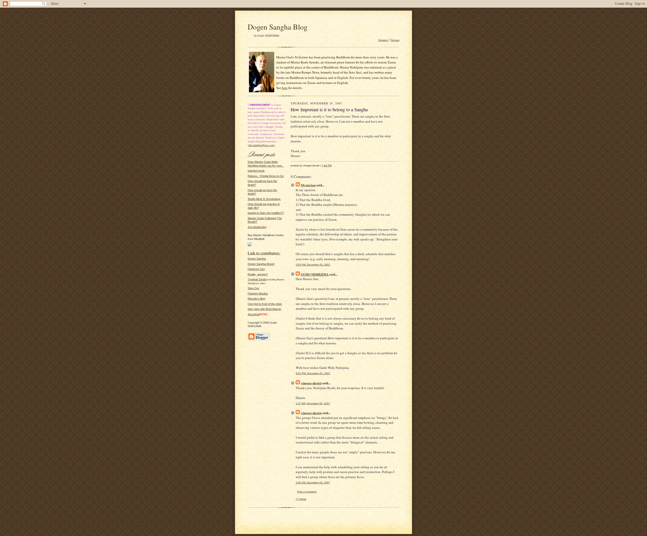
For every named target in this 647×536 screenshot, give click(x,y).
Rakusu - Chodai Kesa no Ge (266, 175)
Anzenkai (253, 314)
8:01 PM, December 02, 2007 (313, 373)
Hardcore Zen (256, 269)
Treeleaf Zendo (257, 279)
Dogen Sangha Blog (278, 27)
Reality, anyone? (258, 274)
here (285, 87)
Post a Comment (307, 491)
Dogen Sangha (257, 258)
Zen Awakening (257, 227)
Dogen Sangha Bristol (261, 263)
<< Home (301, 499)
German (394, 40)
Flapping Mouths (258, 293)
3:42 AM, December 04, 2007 (313, 482)
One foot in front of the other (265, 303)
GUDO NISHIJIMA (315, 274)
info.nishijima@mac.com (261, 145)
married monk (256, 170)
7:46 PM (327, 165)
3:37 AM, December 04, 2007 (313, 403)
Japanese (383, 40)
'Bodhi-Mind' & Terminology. (264, 198)
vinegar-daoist (311, 383)
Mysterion (308, 185)
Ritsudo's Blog (256, 298)
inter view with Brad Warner (264, 308)
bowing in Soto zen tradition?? (266, 212)
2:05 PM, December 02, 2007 (313, 264)
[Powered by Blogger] (259, 339)
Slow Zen (253, 288)
